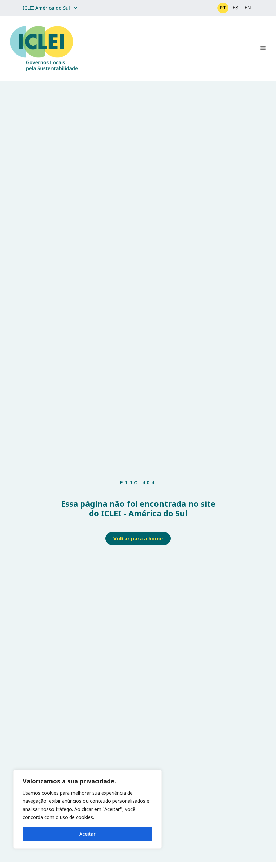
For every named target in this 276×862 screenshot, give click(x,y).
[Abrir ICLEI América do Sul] (75, 7)
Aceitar (87, 834)
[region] (87, 809)
